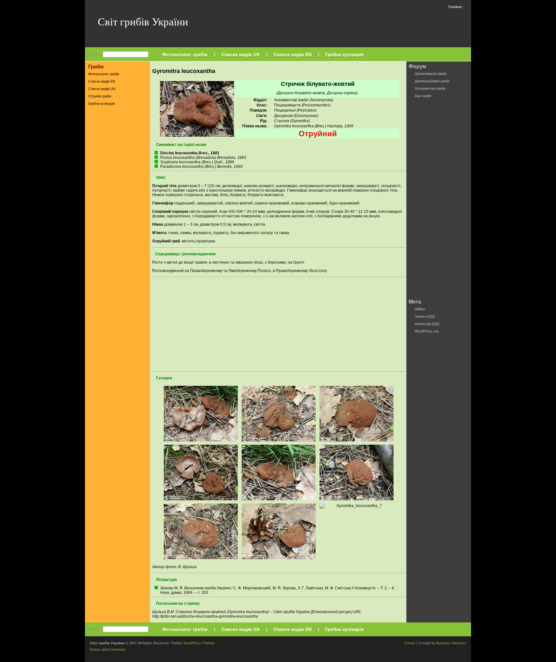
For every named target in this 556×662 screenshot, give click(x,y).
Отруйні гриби (99, 96)
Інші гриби (423, 96)
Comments (116, 649)
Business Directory (451, 643)
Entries (95, 649)
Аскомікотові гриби (430, 88)
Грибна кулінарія (344, 54)
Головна (454, 7)
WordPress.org (427, 331)
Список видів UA (240, 54)
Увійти (420, 309)
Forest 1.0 (413, 643)
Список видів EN (292, 54)
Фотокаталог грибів (185, 54)
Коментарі (427, 324)
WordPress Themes (199, 643)
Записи (425, 316)
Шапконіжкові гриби (430, 74)
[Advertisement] (117, 208)
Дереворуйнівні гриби (432, 81)
